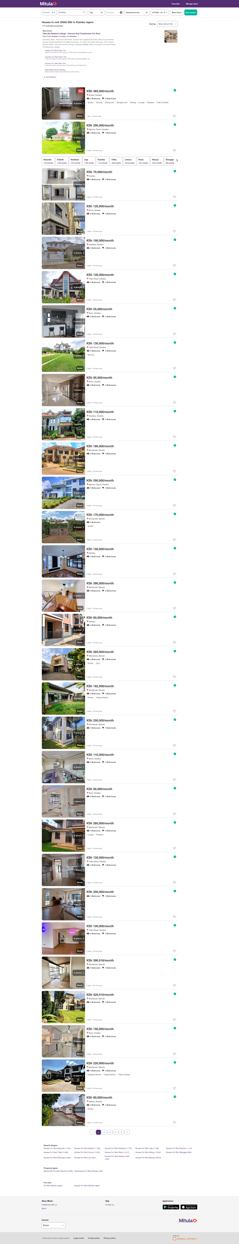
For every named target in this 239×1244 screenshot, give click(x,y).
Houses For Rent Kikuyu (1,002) (148, 1152)
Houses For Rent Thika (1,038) (56, 1152)
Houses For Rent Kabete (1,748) (87, 1148)
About (44, 1208)
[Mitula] (48, 3)
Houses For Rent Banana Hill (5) (148, 1157)
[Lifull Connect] (185, 1239)
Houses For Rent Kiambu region (87, 1185)
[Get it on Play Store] (170, 1207)
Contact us (109, 1204)
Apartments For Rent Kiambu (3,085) (58, 1171)
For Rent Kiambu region (53, 1185)
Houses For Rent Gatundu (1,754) (57, 1148)
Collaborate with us (49, 1204)
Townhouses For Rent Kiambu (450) (88, 1171)
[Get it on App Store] (188, 1207)
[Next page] (127, 1132)
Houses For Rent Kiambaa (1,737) (118, 1148)
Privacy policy (110, 1238)
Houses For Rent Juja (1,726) (147, 1148)
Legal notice (78, 1238)
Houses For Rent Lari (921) (85, 1157)
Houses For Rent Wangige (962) (178, 1152)
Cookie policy (94, 1238)
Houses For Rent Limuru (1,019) (87, 1152)
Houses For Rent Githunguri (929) (57, 1157)
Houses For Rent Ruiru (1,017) (117, 1152)
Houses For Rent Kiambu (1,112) (179, 1148)
